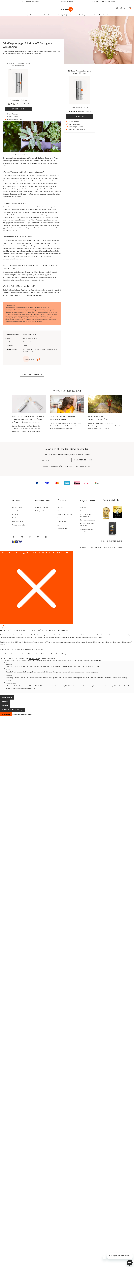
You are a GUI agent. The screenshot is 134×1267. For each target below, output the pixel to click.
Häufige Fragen (63, 15)
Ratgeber (83, 507)
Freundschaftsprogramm (65, 514)
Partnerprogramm (17, 521)
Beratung (82, 15)
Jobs (59, 525)
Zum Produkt (18, 109)
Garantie (15, 514)
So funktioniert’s (44, 15)
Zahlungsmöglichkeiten (42, 511)
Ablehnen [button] (5, 705)
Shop (26, 15)
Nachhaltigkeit (62, 521)
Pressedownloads (63, 528)
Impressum (83, 547)
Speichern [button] (5, 701)
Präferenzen (6, 714)
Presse (59, 518)
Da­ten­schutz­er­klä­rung (95, 547)
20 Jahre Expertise (99, 15)
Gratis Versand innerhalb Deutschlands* (104, 1)
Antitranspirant (84, 511)
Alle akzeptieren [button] (7, 697)
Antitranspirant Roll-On (18, 100)
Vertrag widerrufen (18, 525)
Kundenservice (17, 518)
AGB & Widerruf (109, 547)
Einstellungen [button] (34, 658)
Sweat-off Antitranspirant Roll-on (32, 280)
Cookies (119, 547)
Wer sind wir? (62, 507)
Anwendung (16, 511)
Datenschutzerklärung (58, 654)
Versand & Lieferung (41, 507)
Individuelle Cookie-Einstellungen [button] (12, 710)
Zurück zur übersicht (32, 374)
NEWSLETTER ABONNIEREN (83, 460)
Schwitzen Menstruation (87, 520)
